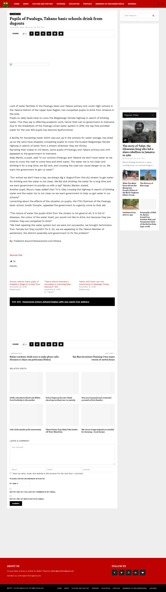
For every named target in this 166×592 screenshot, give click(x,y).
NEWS (25, 4)
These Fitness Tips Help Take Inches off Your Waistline (62, 430)
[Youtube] (143, 572)
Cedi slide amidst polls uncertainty (25, 429)
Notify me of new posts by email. (27, 499)
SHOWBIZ (132, 4)
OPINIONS (61, 4)
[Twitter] (122, 572)
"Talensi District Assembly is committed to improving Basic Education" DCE (57, 284)
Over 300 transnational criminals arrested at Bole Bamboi (96, 398)
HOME (16, 4)
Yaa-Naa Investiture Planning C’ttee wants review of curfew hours (93, 358)
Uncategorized (15, 14)
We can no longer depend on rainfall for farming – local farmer (97, 430)
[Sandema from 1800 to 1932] (131, 204)
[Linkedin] (136, 572)
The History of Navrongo (146, 184)
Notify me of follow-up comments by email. (33, 492)
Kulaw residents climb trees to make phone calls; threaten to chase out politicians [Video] (34, 358)
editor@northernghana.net (29, 576)
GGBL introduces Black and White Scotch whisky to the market (25, 398)
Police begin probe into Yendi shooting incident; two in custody (60, 398)
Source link (16, 255)
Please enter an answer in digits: (27, 479)
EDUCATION (74, 4)
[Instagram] (129, 572)
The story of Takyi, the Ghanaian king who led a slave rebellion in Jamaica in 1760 (139, 150)
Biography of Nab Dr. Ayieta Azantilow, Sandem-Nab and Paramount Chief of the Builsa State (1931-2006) (148, 219)
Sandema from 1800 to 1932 (129, 213)
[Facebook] (114, 572)
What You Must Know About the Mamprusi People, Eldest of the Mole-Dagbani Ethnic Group (131, 189)
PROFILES (87, 4)
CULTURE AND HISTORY (42, 4)
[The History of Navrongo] (148, 175)
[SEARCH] (153, 15)
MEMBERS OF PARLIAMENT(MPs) (110, 4)
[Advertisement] (62, 49)
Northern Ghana (18, 27)
